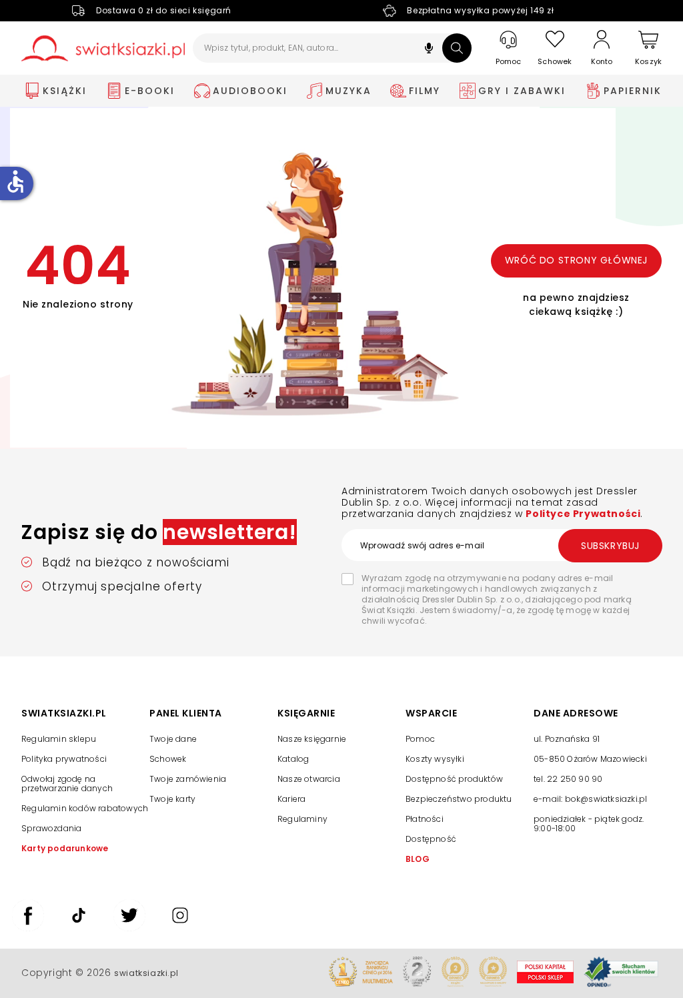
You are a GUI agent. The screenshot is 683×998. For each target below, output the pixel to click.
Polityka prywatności (64, 759)
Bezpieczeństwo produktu (459, 799)
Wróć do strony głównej (576, 260)
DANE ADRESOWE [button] (576, 713)
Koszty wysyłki (435, 759)
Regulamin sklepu (58, 738)
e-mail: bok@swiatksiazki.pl (590, 799)
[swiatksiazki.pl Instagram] (180, 928)
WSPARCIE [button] (431, 713)
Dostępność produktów (454, 779)
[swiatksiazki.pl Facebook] (28, 928)
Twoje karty (172, 799)
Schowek (167, 759)
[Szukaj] (457, 48)
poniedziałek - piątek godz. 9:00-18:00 (589, 824)
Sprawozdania (51, 828)
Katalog (293, 759)
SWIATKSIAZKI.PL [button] (64, 713)
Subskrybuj (610, 545)
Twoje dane (173, 738)
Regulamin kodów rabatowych (84, 808)
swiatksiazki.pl (146, 973)
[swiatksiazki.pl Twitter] (129, 928)
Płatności (425, 819)
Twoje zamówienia (187, 779)
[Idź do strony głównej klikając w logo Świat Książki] (103, 48)
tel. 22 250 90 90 (568, 779)
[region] (598, 788)
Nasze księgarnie (311, 738)
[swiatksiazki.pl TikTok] (79, 928)
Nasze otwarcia (308, 779)
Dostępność (431, 839)
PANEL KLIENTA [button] (185, 713)
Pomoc (420, 738)
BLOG (418, 859)
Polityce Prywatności (583, 513)
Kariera (291, 799)
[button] (429, 49)
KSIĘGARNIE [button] (306, 713)
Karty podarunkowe (64, 848)
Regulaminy (302, 819)
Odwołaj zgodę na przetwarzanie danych (67, 783)
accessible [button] (15, 181)
